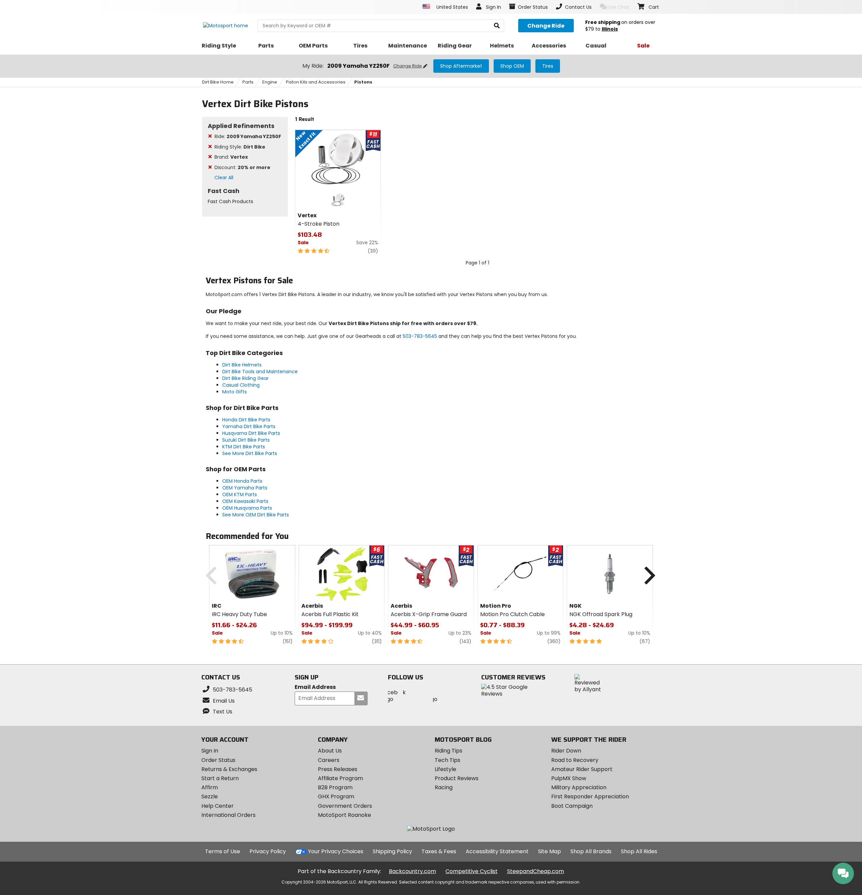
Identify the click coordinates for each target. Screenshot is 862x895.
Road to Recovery (574, 760)
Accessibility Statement (497, 851)
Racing (444, 787)
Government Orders (345, 806)
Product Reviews (456, 778)
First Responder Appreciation (590, 796)
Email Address (315, 687)
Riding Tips (448, 751)
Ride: (247, 136)
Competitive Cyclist (471, 871)
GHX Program (336, 796)
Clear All (223, 177)
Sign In (209, 751)
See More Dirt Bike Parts (249, 453)
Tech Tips (447, 760)
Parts (248, 82)
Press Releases (337, 769)
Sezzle (209, 796)
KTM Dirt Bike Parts (243, 446)
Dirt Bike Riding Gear (245, 378)
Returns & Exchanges (229, 769)
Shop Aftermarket (461, 66)
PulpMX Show (568, 778)
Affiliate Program (340, 778)
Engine (269, 82)
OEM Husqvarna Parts (247, 508)
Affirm (209, 787)
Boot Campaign (572, 806)
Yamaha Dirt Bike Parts (248, 426)
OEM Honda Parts (242, 481)
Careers (328, 760)
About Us (330, 751)
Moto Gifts (234, 391)
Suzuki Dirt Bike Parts (246, 440)
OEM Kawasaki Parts (245, 501)
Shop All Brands (590, 851)
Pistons (363, 82)
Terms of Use (222, 851)
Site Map (549, 851)
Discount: (242, 167)
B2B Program (335, 787)
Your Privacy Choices (335, 851)
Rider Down (566, 751)
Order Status (218, 760)
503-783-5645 (420, 336)
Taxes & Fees (439, 851)
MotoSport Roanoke (344, 815)
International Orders (228, 815)
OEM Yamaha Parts (244, 487)
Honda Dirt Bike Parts (246, 419)
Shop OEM (512, 66)
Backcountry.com (412, 871)
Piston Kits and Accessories (315, 82)
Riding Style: (239, 146)
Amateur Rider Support (581, 769)
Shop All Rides (639, 851)
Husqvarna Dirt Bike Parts (251, 433)
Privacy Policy (268, 851)
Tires (547, 66)
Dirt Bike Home (218, 82)
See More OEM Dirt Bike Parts (255, 514)
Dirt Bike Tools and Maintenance (260, 371)
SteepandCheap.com (535, 871)
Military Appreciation (578, 787)
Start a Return (220, 778)
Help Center (217, 806)
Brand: (231, 157)
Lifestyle (445, 769)
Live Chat (618, 7)
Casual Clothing (241, 385)
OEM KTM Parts (239, 494)
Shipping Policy (392, 851)
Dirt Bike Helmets (242, 364)
